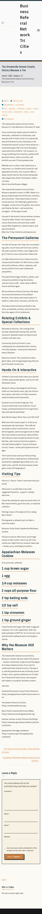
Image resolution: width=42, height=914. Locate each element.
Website (7, 837)
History (26, 112)
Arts (5, 108)
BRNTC (6, 101)
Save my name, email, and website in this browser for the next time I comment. (22, 849)
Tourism (4, 115)
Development (9, 105)
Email (6, 825)
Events (35, 108)
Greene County (7, 112)
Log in (4, 879)
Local (32, 112)
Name (7, 814)
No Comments (9, 119)
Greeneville (18, 112)
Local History (19, 105)
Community (21, 108)
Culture (28, 108)
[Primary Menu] (38, 31)
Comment (8, 791)
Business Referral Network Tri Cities (25, 29)
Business (12, 108)
